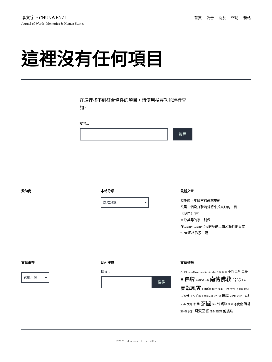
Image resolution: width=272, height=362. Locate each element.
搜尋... (84, 123)
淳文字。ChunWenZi (43, 17)
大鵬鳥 (239, 289)
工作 (192, 295)
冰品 (207, 280)
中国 (231, 271)
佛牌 (189, 279)
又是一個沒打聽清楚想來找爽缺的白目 (208, 207)
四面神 (206, 289)
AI (181, 271)
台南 (244, 280)
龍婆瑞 (228, 311)
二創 (238, 272)
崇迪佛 (184, 296)
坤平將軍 (217, 289)
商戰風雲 (190, 287)
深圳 (214, 304)
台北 (236, 279)
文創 (189, 304)
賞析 (191, 311)
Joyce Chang (193, 271)
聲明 (235, 17)
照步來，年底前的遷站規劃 (200, 200)
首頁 (198, 17)
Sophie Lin (205, 271)
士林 (226, 289)
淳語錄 (222, 304)
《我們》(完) (189, 213)
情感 (225, 295)
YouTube (222, 271)
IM (185, 272)
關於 (222, 17)
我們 (239, 296)
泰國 (206, 303)
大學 (233, 289)
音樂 (212, 311)
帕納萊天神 (207, 295)
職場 (247, 304)
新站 (247, 17)
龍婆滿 (219, 311)
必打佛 (217, 295)
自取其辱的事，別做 (195, 220)
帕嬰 (198, 296)
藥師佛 (183, 311)
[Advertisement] (56, 223)
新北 (196, 304)
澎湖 (230, 304)
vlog (214, 271)
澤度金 (238, 304)
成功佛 (233, 295)
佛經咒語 (200, 280)
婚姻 (246, 289)
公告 (210, 17)
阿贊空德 (201, 310)
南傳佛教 (220, 279)
